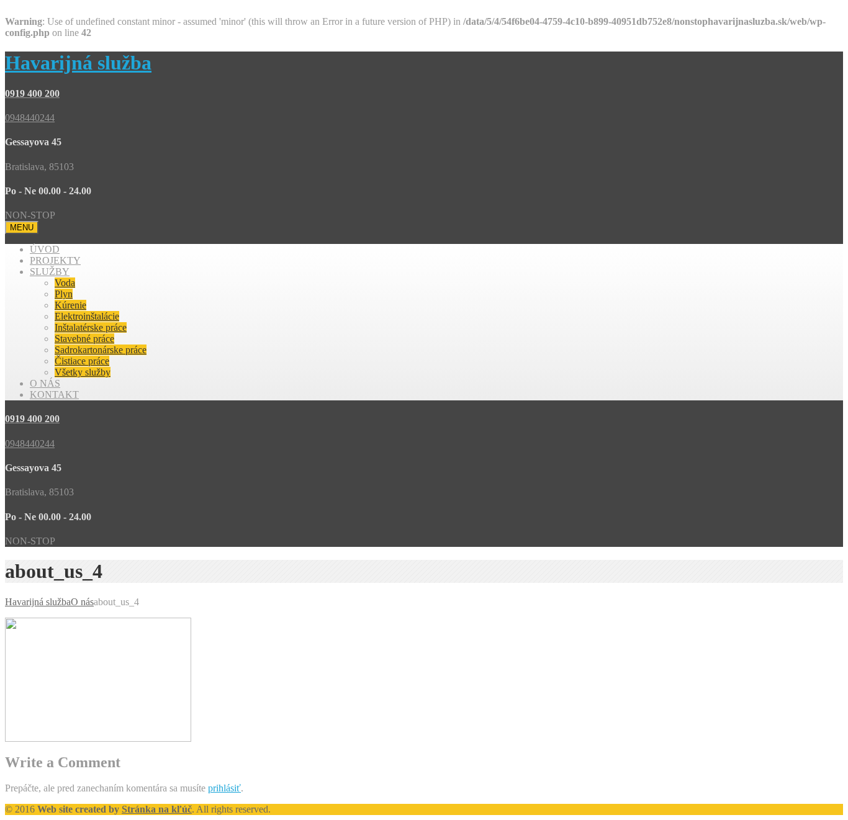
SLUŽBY (50, 271)
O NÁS (45, 383)
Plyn (64, 294)
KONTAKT (54, 394)
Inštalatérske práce (91, 327)
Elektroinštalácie (87, 316)
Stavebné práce (84, 338)
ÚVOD (45, 249)
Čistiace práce (82, 361)
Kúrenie (70, 305)
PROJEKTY (55, 260)
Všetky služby (83, 372)
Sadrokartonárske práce (101, 350)
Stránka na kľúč (157, 809)
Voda (65, 282)
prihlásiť (224, 788)
